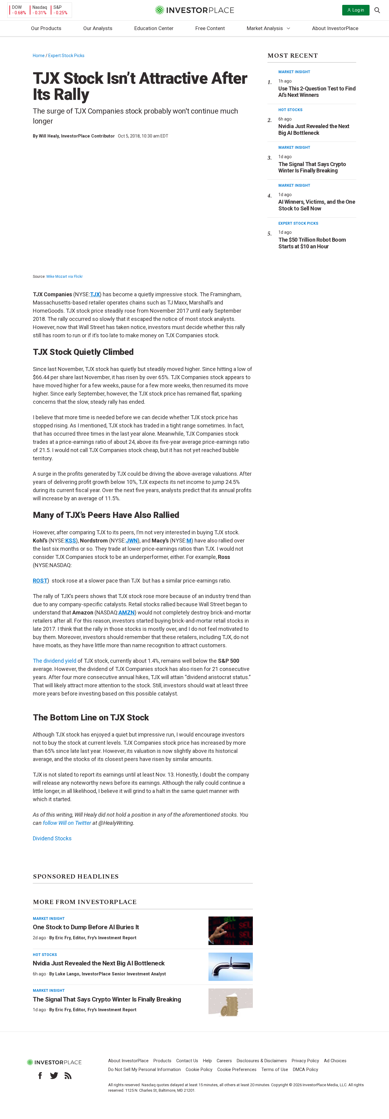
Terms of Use (274, 1069)
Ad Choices (335, 1060)
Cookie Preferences (236, 1069)
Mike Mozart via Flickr (64, 276)
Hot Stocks (45, 955)
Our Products (46, 28)
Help (207, 1060)
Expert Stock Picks (66, 55)
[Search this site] (377, 10)
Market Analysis (265, 28)
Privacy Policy (305, 1060)
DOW (17, 7)
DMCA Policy (305, 1069)
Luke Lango (67, 973)
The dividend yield (54, 661)
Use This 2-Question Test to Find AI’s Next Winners (317, 91)
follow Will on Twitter (67, 823)
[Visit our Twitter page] (54, 1075)
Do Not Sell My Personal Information (144, 1069)
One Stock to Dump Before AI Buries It (86, 927)
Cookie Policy (199, 1069)
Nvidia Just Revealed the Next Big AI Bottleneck (99, 963)
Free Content (210, 28)
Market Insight (49, 919)
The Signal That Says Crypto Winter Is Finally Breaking (107, 999)
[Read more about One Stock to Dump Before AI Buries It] (230, 931)
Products (162, 1060)
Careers (224, 1060)
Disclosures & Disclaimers (262, 1060)
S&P (57, 7)
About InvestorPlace (335, 28)
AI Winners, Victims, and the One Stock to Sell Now (316, 205)
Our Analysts (97, 28)
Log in (358, 10)
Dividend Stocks (52, 838)
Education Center (154, 28)
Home (39, 55)
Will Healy (49, 136)
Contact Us (187, 1060)
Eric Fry (63, 937)
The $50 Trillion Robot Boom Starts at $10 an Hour (312, 243)
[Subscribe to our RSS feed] (68, 1075)
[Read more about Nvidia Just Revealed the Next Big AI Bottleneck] (230, 967)
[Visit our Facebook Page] (40, 1075)
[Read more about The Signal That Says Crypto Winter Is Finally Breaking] (230, 1002)
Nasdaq (40, 7)
